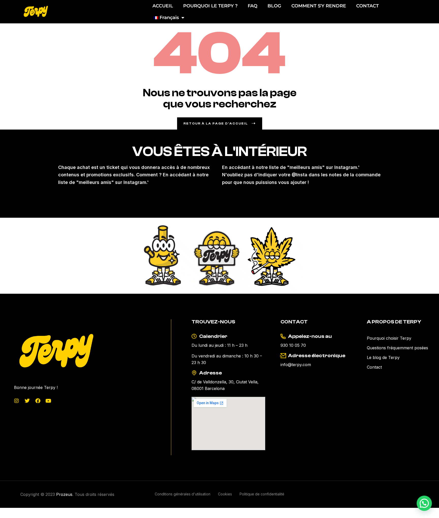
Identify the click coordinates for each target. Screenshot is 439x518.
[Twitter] (27, 400)
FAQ (252, 6)
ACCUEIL (162, 6)
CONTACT (367, 6)
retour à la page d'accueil (215, 123)
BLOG (274, 6)
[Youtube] (48, 400)
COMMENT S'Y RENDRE (318, 6)
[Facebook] (37, 400)
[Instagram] (16, 400)
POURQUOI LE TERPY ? (210, 6)
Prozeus (64, 494)
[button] (424, 503)
